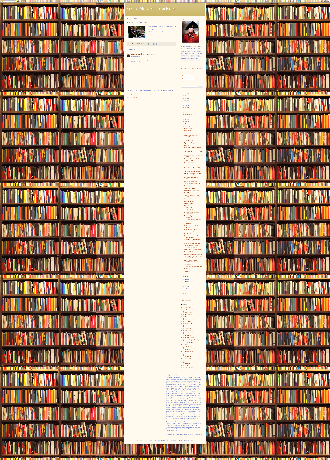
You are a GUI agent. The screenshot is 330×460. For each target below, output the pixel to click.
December (187, 107)
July (186, 119)
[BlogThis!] (153, 44)
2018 (184, 284)
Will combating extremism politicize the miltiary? (193, 216)
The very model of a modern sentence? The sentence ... (191, 246)
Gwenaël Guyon (188, 328)
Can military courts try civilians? (192, 171)
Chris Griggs (188, 316)
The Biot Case (187, 264)
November (187, 110)
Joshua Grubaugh (189, 333)
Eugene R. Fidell (135, 54)
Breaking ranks (188, 130)
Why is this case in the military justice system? (191, 206)
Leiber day (187, 145)
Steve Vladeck (188, 358)
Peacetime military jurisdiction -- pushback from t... (192, 212)
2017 (184, 286)
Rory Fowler (188, 356)
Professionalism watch (189, 162)
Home (151, 95)
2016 (184, 288)
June (186, 121)
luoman (180, 440)
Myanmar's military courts (190, 143)
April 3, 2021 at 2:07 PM (149, 54)
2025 (184, 96)
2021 (184, 105)
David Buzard (188, 321)
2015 (184, 291)
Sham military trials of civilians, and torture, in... (193, 155)
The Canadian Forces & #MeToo (192, 183)
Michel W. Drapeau (189, 337)
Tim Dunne (187, 363)
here (167, 32)
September (187, 114)
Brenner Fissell (188, 312)
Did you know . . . (188, 233)
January (187, 276)
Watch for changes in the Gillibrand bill (193, 152)
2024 (184, 98)
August (186, 117)
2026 (184, 93)
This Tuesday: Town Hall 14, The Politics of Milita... (192, 257)
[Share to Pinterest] (158, 44)
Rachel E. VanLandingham (191, 347)
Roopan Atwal (188, 354)
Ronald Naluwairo (189, 351)
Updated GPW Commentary (191, 252)
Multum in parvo (188, 203)
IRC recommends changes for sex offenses (192, 178)
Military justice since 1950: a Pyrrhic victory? (193, 135)
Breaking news (187, 185)
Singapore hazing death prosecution (193, 254)
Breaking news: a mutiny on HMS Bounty (192, 148)
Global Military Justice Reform (152, 8)
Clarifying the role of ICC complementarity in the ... (191, 230)
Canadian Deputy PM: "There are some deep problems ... (192, 174)
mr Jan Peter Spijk (189, 368)
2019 (184, 281)
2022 (184, 103)
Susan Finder (188, 361)
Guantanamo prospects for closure (192, 133)
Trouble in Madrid (188, 210)
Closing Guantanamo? (189, 201)
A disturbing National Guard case (192, 219)
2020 (184, 279)
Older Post (173, 95)
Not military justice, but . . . (191, 181)
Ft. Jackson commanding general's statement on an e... (192, 168)
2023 (184, 100)
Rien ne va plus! (188, 128)
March (186, 271)
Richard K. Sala (188, 349)
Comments (186, 79)
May (186, 124)
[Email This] (151, 44)
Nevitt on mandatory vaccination (192, 243)
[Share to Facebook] (156, 44)
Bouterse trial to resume (190, 268)
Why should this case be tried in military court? (192, 240)
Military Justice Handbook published (193, 249)
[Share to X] (155, 44)
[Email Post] (148, 44)
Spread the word (188, 193)
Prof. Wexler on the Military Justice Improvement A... (193, 222)
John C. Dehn (188, 330)
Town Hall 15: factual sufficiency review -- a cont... (192, 139)
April (186, 126)
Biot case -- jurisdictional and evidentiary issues (191, 159)
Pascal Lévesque (188, 342)
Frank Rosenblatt (189, 326)
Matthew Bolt (188, 335)
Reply (132, 64)
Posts (184, 76)
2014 (184, 293)
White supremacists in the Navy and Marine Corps (193, 226)
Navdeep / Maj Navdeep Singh (192, 340)
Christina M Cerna (189, 319)
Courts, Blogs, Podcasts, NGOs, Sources (192, 68)
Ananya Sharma (188, 307)
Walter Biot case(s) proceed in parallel (191, 195)
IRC (185, 165)
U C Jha (186, 365)
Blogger (191, 440)
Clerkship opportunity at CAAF (192, 190)
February (187, 274)
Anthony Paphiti (189, 310)
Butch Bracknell (188, 314)
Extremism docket (188, 199)
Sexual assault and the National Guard (193, 266)
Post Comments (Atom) (139, 98)
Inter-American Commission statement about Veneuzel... (191, 260)
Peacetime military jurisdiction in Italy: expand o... (192, 236)
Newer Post (130, 95)
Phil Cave (187, 344)
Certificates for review (189, 188)
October (187, 112)
